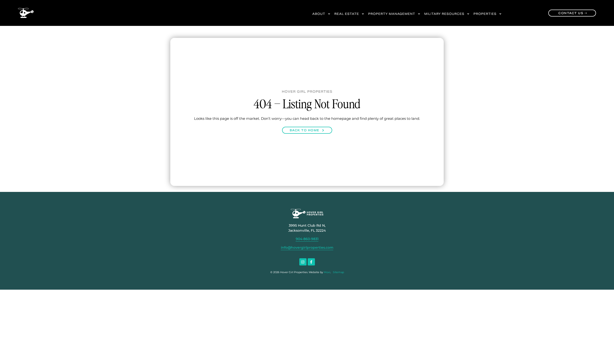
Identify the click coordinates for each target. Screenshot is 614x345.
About (318, 14)
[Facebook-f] (311, 261)
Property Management (391, 14)
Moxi (327, 272)
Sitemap (338, 272)
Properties (484, 14)
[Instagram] (303, 261)
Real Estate (346, 14)
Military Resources (444, 14)
